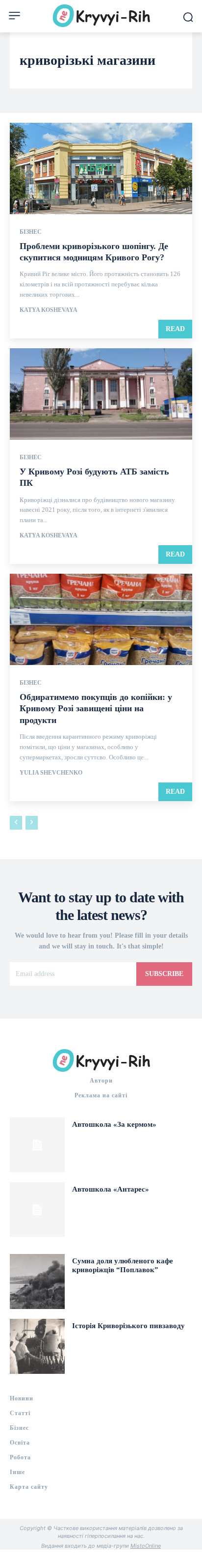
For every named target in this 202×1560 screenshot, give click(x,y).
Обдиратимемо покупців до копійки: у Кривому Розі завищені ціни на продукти (96, 708)
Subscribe (164, 973)
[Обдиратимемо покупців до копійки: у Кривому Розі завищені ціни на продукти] (101, 619)
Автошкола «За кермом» (114, 1124)
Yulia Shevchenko (51, 772)
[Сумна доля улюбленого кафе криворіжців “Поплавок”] (37, 1281)
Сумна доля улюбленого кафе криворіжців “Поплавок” (122, 1265)
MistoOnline (145, 1545)
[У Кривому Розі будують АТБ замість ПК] (101, 394)
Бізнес (31, 232)
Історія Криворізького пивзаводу (128, 1326)
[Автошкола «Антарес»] (37, 1209)
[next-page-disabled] (31, 823)
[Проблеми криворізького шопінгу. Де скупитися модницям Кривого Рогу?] (101, 168)
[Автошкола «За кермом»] (37, 1144)
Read (175, 329)
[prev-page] (16, 823)
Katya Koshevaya (48, 309)
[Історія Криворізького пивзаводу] (37, 1346)
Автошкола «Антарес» (110, 1189)
